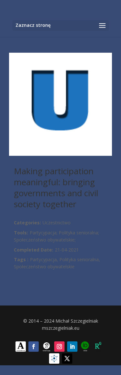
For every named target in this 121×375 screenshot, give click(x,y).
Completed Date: (33, 250)
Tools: (21, 233)
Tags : (21, 259)
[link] (20, 346)
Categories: (27, 223)
